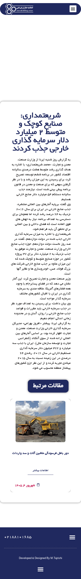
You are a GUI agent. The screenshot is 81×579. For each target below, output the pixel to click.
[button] (72, 537)
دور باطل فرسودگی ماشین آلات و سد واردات (40, 453)
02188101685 (18, 537)
